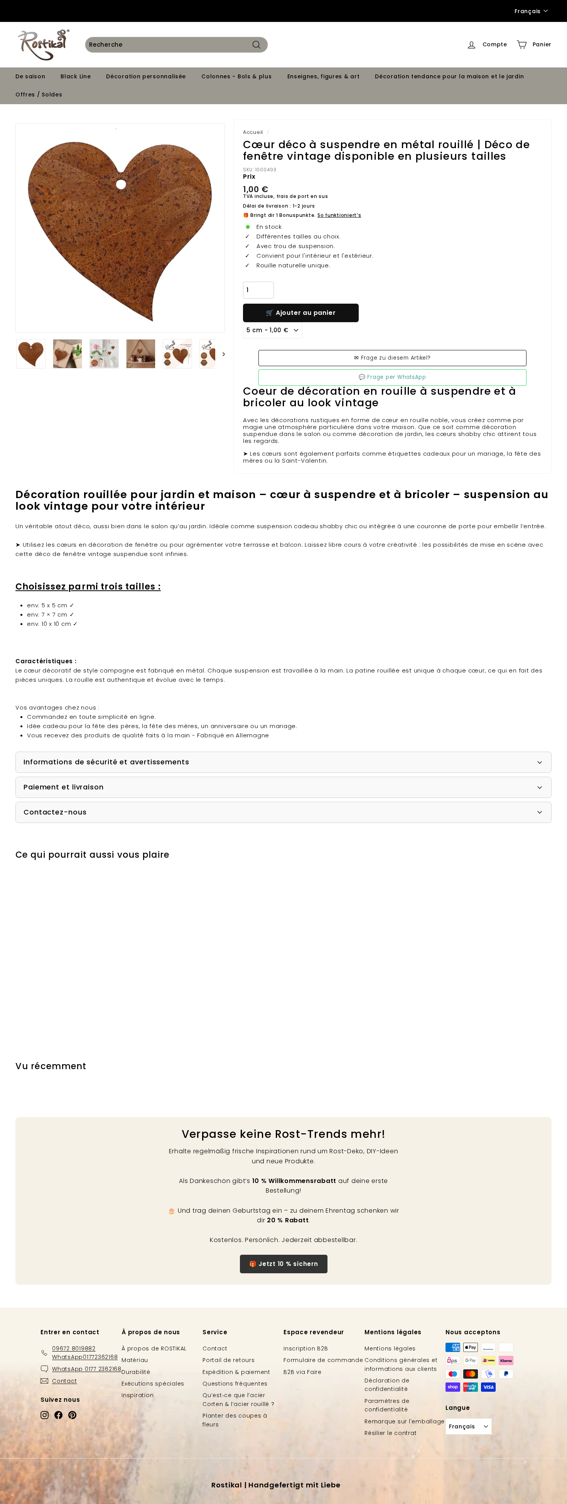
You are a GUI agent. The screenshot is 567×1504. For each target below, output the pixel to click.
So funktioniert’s (339, 215)
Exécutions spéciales (153, 1383)
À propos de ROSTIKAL (154, 1348)
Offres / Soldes (38, 94)
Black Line (76, 76)
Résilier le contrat (390, 1433)
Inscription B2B (306, 1348)
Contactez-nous (55, 812)
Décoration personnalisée (146, 76)
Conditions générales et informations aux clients (400, 1364)
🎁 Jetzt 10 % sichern (283, 1264)
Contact (214, 1348)
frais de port (293, 196)
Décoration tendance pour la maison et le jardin (449, 76)
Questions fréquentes (235, 1383)
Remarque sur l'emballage (404, 1421)
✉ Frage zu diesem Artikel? (392, 358)
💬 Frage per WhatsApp (392, 377)
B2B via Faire (303, 1372)
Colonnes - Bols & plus (236, 76)
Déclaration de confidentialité (387, 1385)
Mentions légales (390, 1348)
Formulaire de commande (323, 1360)
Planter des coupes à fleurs (234, 1420)
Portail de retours (228, 1360)
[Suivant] (220, 353)
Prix (249, 176)
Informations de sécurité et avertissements (106, 762)
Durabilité (136, 1372)
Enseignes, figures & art (323, 76)
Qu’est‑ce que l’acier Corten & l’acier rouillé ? (238, 1399)
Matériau (135, 1360)
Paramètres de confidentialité (387, 1405)
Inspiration (138, 1395)
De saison (30, 76)
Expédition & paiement (236, 1372)
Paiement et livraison (64, 787)
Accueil (253, 132)
